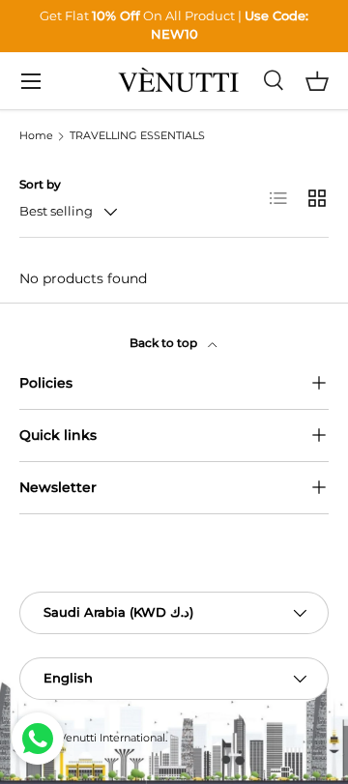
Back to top (165, 342)
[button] (317, 81)
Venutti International (112, 738)
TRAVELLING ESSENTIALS (137, 136)
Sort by (40, 184)
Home (36, 136)
